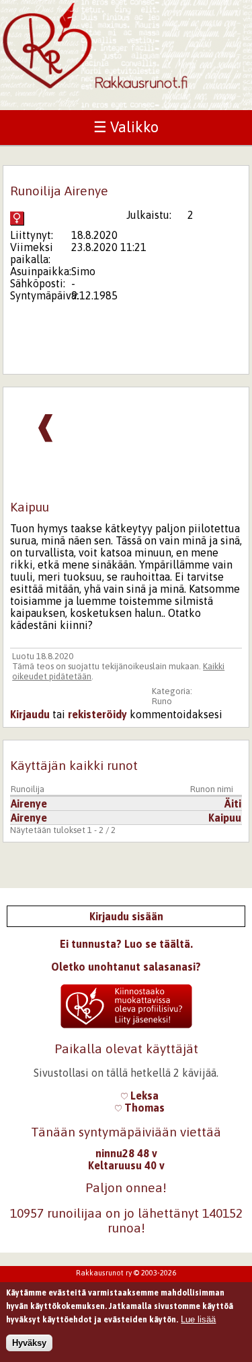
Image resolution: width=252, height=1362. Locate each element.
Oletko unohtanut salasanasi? (126, 967)
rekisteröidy (97, 714)
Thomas (143, 1108)
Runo (162, 701)
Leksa (143, 1095)
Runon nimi (211, 789)
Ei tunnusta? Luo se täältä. (126, 944)
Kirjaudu (30, 714)
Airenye (29, 803)
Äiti (232, 803)
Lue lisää (198, 1319)
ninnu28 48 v (126, 1153)
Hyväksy (29, 1343)
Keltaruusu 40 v (126, 1165)
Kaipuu (224, 818)
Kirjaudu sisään (126, 916)
